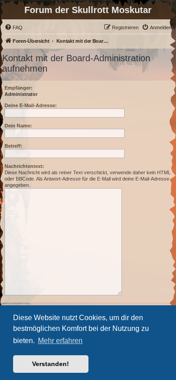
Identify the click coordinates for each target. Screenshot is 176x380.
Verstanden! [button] (50, 363)
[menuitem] (14, 27)
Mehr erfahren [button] (60, 340)
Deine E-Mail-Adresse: (31, 105)
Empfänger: (18, 87)
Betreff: (14, 146)
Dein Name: (18, 125)
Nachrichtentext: (24, 166)
